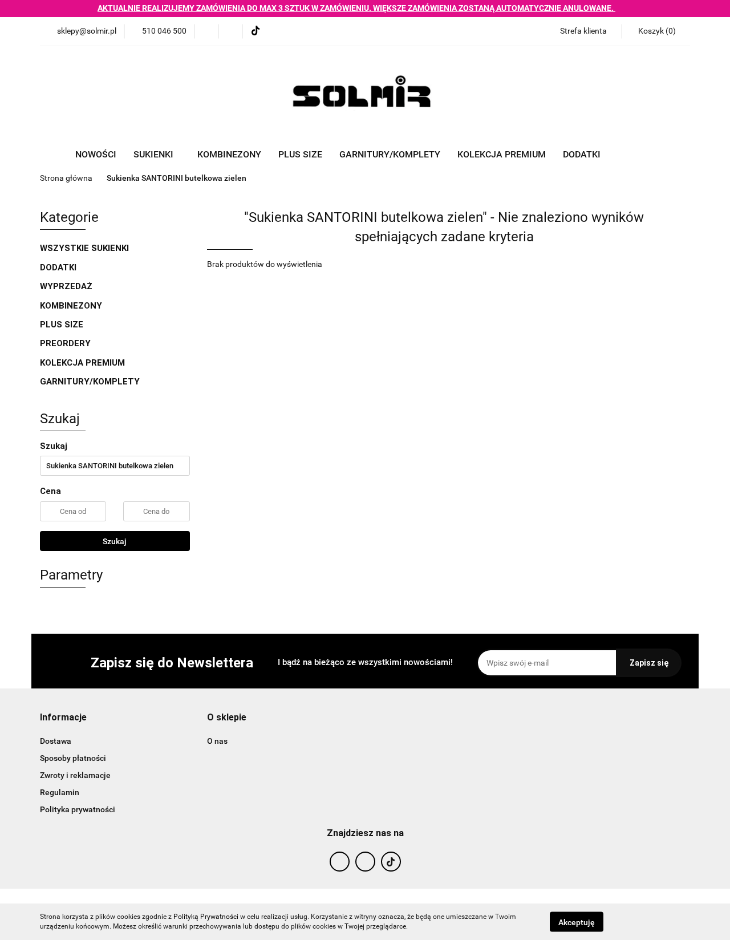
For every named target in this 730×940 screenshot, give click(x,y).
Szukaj (115, 541)
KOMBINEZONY (229, 154)
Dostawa (55, 740)
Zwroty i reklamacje (75, 775)
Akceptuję (576, 921)
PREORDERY (65, 343)
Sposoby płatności (73, 758)
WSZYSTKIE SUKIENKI (85, 248)
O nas (217, 740)
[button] (655, 31)
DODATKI (59, 267)
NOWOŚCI (95, 154)
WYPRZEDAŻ (66, 286)
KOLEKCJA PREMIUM (501, 154)
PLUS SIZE (300, 154)
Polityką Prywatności (205, 917)
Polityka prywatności (77, 809)
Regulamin (59, 792)
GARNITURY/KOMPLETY (389, 154)
